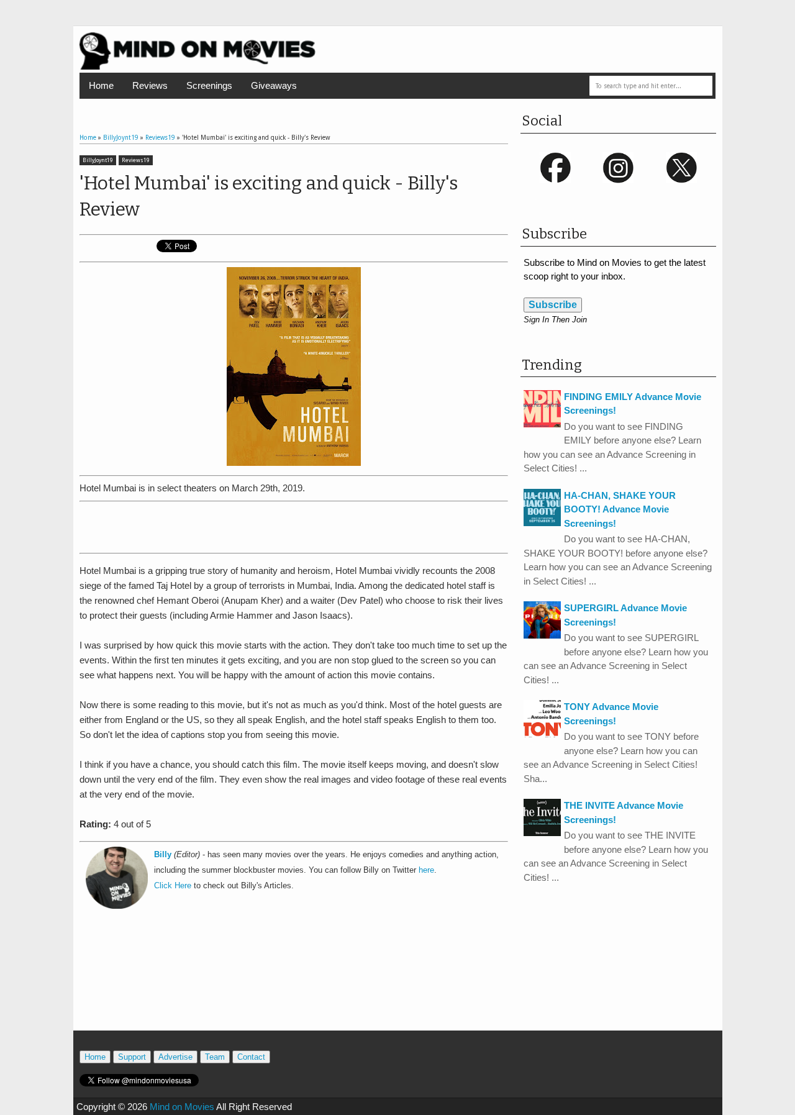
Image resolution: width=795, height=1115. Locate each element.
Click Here (172, 885)
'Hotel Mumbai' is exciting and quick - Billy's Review (269, 196)
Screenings (209, 85)
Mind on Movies (182, 1106)
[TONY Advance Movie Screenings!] (542, 734)
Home (101, 85)
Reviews (150, 85)
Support (132, 1057)
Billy (162, 854)
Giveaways (274, 85)
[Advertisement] (293, 525)
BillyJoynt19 (98, 160)
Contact (251, 1057)
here (426, 870)
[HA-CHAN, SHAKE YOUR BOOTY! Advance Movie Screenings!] (542, 522)
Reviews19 (136, 160)
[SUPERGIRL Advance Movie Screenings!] (542, 635)
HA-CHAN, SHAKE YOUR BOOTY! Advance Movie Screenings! (620, 509)
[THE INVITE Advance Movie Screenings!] (542, 832)
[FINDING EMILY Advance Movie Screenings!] (542, 424)
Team (215, 1057)
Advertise (175, 1057)
